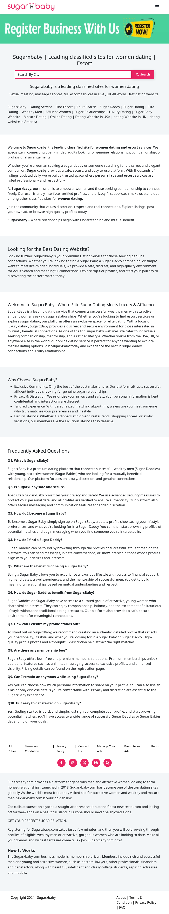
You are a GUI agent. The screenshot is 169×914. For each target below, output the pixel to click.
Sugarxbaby (46, 897)
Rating (155, 746)
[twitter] (84, 763)
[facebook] (61, 763)
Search (145, 74)
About (121, 897)
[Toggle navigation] (157, 7)
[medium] (96, 763)
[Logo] (31, 7)
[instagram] (73, 763)
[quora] (107, 763)
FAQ (122, 907)
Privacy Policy (145, 902)
